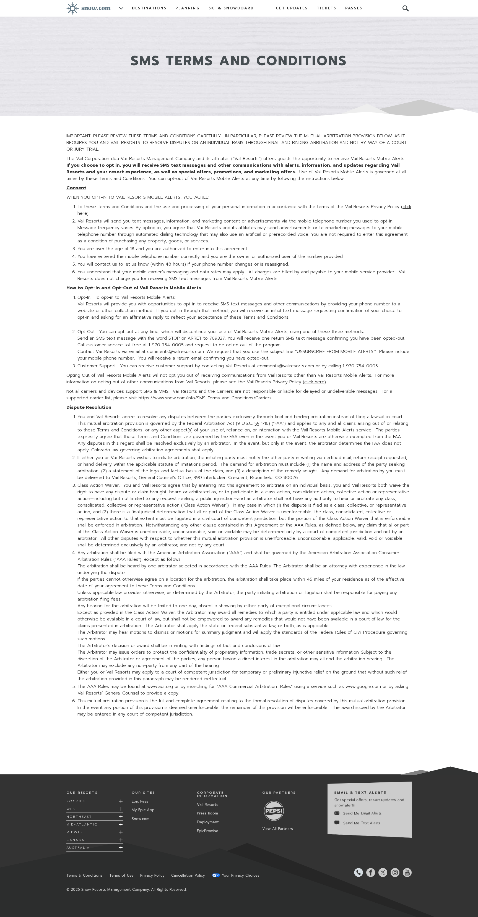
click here (314, 382)
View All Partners (277, 828)
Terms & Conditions (84, 875)
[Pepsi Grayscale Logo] (276, 810)
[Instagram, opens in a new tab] (393, 872)
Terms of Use (121, 875)
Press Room (207, 813)
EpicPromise (207, 831)
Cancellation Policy (188, 875)
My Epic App (143, 810)
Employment (208, 822)
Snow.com (140, 818)
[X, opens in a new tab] (381, 872)
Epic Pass (140, 801)
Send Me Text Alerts (361, 823)
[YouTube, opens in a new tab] (405, 872)
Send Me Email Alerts (362, 813)
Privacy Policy (152, 875)
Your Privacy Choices (240, 875)
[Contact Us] (357, 872)
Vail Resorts (207, 804)
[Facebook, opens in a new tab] (369, 872)
